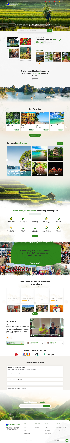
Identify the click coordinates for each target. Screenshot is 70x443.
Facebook (25, 440)
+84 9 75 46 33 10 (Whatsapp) (12, 1)
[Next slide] (39, 64)
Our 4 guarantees (47, 425)
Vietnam (36, 425)
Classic (25, 425)
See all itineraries (35, 135)
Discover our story (35, 79)
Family (25, 427)
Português (56, 1)
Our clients (46, 427)
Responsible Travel (47, 430)
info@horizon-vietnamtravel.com (24, 1)
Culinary (25, 430)
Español (52, 1)
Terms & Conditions (48, 433)
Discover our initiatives (35, 263)
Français (47, 1)
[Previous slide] (37, 64)
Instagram (37, 440)
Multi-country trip (37, 427)
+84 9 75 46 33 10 (59, 425)
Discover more (60, 143)
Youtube (31, 440)
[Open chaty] (66, 440)
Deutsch (61, 1)
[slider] (40, 335)
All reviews (35, 313)
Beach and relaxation (27, 433)
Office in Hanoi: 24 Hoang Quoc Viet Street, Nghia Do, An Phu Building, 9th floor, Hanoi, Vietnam (61, 430)
